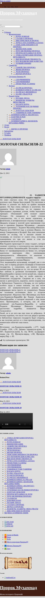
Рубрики (7, 32)
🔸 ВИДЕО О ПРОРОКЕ (18, 129)
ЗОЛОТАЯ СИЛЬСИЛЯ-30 (11, 397)
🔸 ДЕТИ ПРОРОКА (21, 72)
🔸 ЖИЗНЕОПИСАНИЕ (22, 49)
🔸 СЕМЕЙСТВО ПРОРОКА (24, 67)
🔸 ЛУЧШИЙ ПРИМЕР (22, 63)
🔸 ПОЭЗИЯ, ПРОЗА (21, 98)
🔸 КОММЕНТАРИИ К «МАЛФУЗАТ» (24, 115)
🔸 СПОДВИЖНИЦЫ (21, 80)
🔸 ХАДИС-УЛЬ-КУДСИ (22, 94)
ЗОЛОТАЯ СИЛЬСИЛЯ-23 (10, 352)
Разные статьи (14, 96)
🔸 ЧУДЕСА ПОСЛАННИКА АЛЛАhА (28, 43)
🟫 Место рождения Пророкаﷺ (16, 542)
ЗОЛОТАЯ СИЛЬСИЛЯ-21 (10, 350)
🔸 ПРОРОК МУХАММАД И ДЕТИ (27, 53)
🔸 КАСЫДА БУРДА (21, 104)
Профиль (7, 135)
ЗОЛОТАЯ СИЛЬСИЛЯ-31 (11, 386)
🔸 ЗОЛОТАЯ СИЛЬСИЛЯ (23, 110)
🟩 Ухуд (7, 549)
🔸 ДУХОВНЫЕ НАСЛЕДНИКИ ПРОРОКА (21, 490)
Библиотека (8, 131)
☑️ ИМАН (8, 524)
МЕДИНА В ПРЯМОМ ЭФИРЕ (16, 513)
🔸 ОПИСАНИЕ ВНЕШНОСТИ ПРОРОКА (21, 454)
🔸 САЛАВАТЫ (15, 119)
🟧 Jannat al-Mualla (11, 535)
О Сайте (7, 133)
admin (8, 169)
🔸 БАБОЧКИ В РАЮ (17, 117)
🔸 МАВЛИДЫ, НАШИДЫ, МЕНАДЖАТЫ (24, 101)
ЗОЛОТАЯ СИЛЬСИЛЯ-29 (11, 408)
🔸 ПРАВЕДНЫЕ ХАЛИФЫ (24, 84)
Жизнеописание (15, 34)
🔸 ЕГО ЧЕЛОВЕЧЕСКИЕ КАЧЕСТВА (28, 61)
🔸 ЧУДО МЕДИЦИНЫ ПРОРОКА (26, 51)
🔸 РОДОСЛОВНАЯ (21, 36)
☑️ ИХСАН (8, 526)
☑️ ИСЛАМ (9, 522)
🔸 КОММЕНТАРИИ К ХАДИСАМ (27, 90)
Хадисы (12, 86)
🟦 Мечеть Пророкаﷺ (12, 546)
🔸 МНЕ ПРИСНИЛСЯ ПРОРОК (26, 41)
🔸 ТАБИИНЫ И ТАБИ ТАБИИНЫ (26, 113)
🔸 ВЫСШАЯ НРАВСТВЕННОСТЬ (27, 59)
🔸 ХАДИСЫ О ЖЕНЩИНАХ (25, 92)
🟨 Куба (7, 539)
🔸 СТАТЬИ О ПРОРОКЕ (23, 38)
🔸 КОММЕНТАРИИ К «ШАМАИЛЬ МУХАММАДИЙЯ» (23, 122)
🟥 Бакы (7, 537)
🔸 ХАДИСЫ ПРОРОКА (22, 88)
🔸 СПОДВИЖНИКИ (21, 82)
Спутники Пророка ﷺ (17, 77)
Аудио (6, 125)
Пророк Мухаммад (18, 12)
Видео (6, 127)
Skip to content (5, 1)
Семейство (13, 65)
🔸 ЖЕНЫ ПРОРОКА (21, 69)
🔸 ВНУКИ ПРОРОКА (22, 74)
